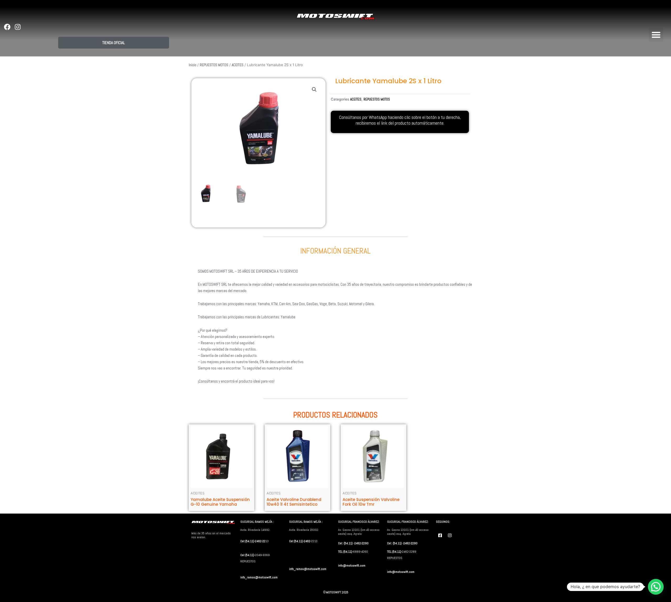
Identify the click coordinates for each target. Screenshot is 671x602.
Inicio (192, 64)
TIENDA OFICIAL (113, 42)
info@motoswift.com (351, 565)
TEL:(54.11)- (345, 552)
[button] (656, 35)
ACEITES (237, 64)
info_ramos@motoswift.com (259, 577)
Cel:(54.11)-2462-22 (253, 541)
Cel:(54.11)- (247, 555)
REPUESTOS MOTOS (214, 64)
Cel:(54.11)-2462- (300, 541)
